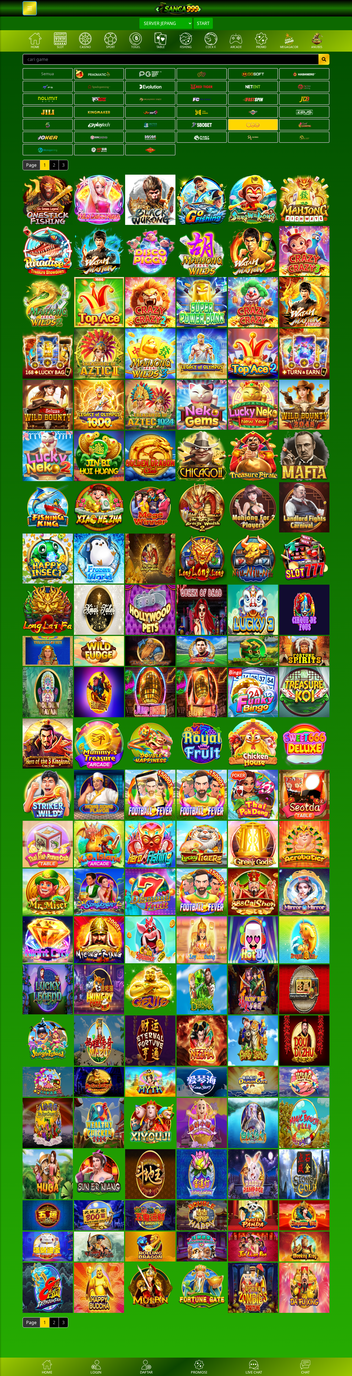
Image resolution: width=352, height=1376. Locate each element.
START (203, 23)
